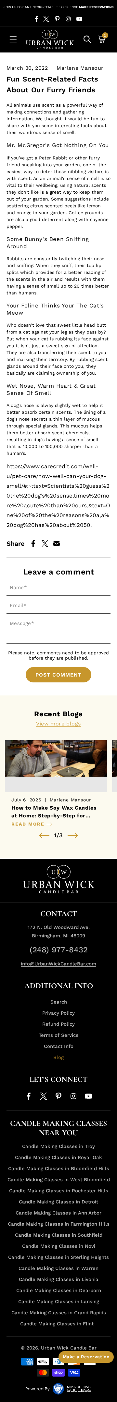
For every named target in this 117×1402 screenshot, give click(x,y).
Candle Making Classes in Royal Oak (58, 1157)
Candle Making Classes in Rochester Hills (58, 1191)
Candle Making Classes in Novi (58, 1246)
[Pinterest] (57, 18)
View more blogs (58, 724)
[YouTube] (79, 18)
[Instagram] (68, 18)
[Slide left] (44, 835)
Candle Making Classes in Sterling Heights (58, 1257)
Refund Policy (58, 1024)
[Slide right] (73, 835)
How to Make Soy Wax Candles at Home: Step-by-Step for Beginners (54, 812)
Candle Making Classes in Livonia (58, 1279)
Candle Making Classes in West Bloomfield (58, 1180)
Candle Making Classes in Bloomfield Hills (58, 1168)
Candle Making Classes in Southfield (58, 1235)
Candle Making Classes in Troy (58, 1146)
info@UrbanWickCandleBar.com (58, 964)
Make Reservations (96, 7)
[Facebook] (36, 18)
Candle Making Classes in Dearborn (58, 1290)
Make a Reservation (86, 1356)
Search (58, 1002)
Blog (58, 1057)
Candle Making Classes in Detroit (58, 1202)
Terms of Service (59, 1035)
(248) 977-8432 (59, 949)
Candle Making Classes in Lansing (58, 1302)
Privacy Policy (58, 1013)
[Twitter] (46, 18)
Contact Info (58, 1046)
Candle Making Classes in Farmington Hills (59, 1224)
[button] (13, 39)
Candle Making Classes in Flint (57, 1324)
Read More (28, 824)
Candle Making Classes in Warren (58, 1268)
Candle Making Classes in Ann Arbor (58, 1213)
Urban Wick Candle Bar (69, 1348)
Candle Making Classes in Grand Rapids (58, 1313)
